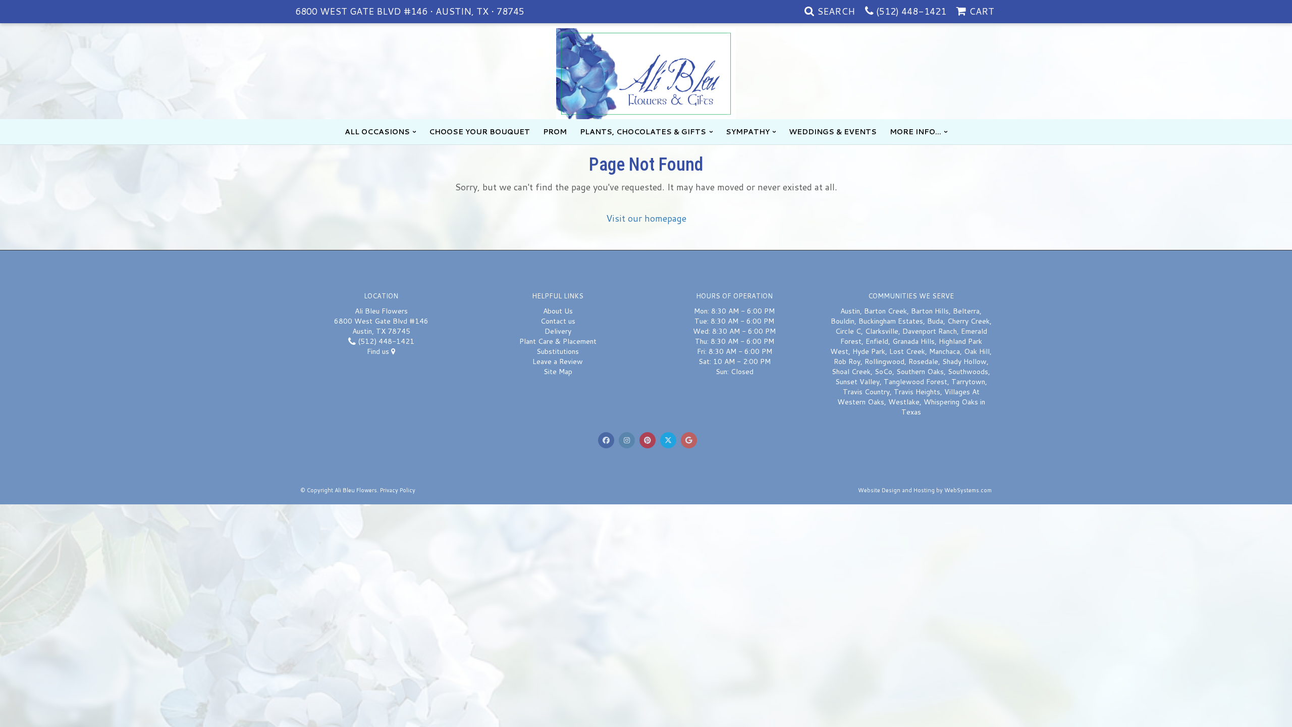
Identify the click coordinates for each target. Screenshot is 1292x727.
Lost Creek (907, 351)
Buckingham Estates (890, 321)
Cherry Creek (968, 321)
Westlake (904, 402)
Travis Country (866, 392)
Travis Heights (917, 392)
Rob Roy (847, 361)
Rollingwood (884, 361)
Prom (555, 132)
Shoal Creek (851, 372)
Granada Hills (913, 341)
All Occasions (377, 132)
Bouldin (842, 321)
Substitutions (557, 351)
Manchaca (944, 351)
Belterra (966, 311)
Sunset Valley (857, 382)
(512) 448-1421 (911, 11)
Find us (379, 351)
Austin (850, 311)
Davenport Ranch (929, 331)
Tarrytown (968, 382)
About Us (558, 311)
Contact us (558, 321)
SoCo (883, 372)
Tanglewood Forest (915, 382)
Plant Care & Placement (558, 341)
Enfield (877, 341)
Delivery (558, 331)
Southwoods (968, 372)
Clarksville (881, 331)
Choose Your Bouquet (479, 132)
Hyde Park (868, 351)
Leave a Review (557, 361)
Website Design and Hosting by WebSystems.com (925, 490)
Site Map (558, 372)
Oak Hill (977, 351)
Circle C (848, 331)
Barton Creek (885, 311)
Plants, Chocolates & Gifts (643, 132)
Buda (935, 321)
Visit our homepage (646, 218)
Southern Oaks (920, 372)
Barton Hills (930, 311)
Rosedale (923, 361)
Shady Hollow (964, 361)
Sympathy (748, 132)
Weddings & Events (833, 132)
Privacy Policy (397, 490)
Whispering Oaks (951, 402)
